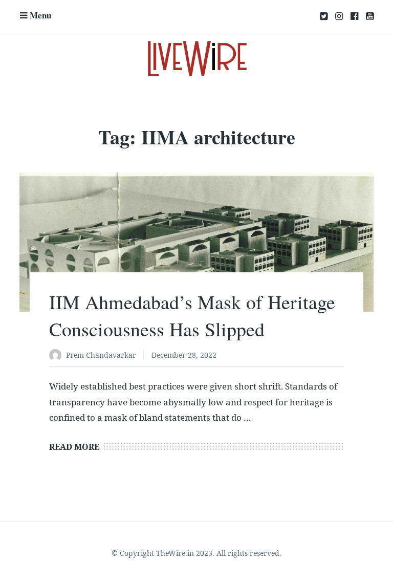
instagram (339, 16)
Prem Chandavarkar (101, 355)
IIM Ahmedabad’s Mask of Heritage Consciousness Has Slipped (192, 315)
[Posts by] (57, 356)
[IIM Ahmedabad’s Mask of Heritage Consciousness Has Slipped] (196, 242)
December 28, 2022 (183, 355)
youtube (370, 16)
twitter (324, 16)
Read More (74, 446)
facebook (354, 16)
